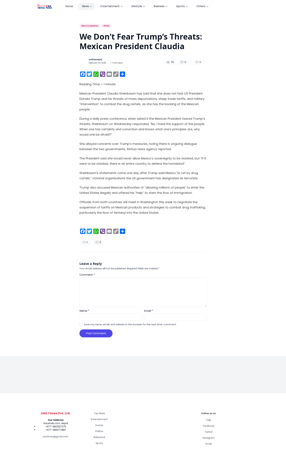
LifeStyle (136, 6)
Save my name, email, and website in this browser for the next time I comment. (130, 324)
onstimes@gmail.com (55, 436)
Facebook (208, 426)
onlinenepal (95, 59)
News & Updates (89, 25)
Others (200, 6)
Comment (87, 275)
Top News (99, 413)
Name (84, 311)
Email (148, 311)
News (85, 6)
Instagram (209, 438)
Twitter (209, 432)
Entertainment (110, 6)
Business (159, 6)
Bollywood (99, 437)
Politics (99, 431)
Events (99, 425)
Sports (180, 6)
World (106, 25)
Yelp (208, 420)
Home (69, 6)
